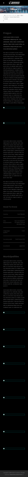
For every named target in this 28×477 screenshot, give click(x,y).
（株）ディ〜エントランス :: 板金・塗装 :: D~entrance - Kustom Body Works (13, 16)
